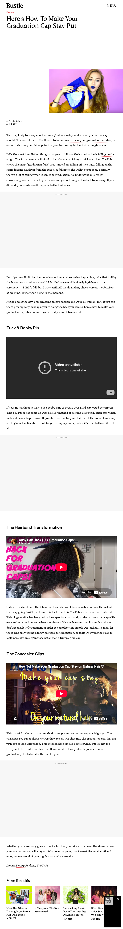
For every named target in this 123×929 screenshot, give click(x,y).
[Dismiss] (117, 899)
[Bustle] (14, 5)
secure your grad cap (78, 407)
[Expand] (107, 899)
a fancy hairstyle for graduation (54, 632)
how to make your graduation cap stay (87, 140)
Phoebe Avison (15, 121)
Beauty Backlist (25, 865)
